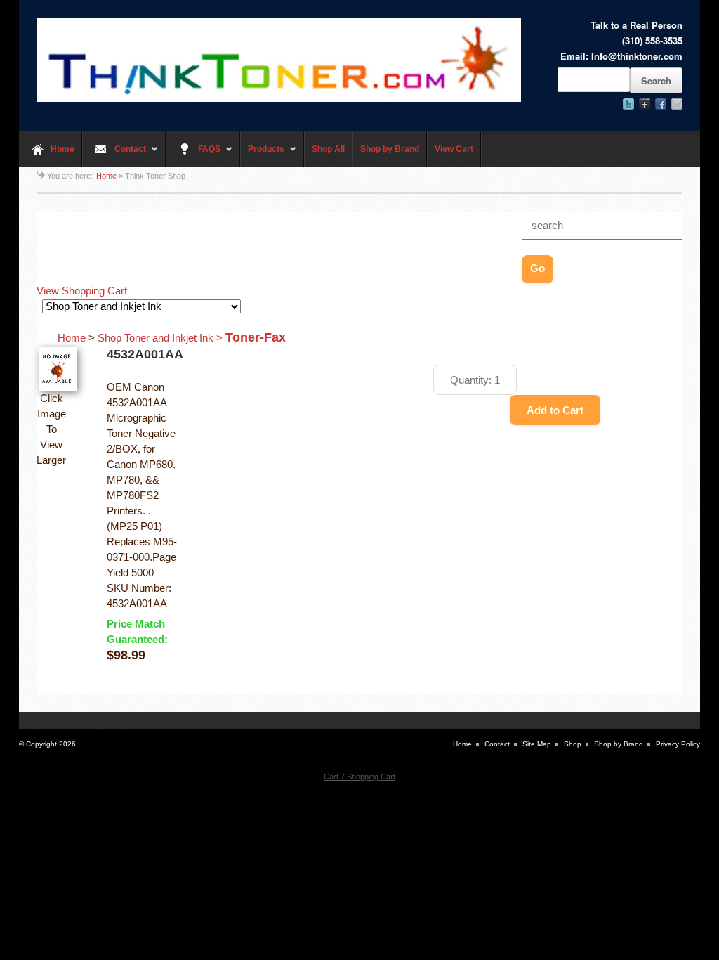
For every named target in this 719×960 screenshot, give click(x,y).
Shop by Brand (389, 149)
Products (262, 155)
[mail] (676, 104)
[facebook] (660, 104)
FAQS (193, 155)
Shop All (328, 149)
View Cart (454, 149)
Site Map (536, 744)
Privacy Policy (678, 744)
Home (62, 149)
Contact (114, 155)
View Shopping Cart (82, 291)
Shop (572, 744)
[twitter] (628, 104)
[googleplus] (644, 104)
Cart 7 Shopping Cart (359, 776)
